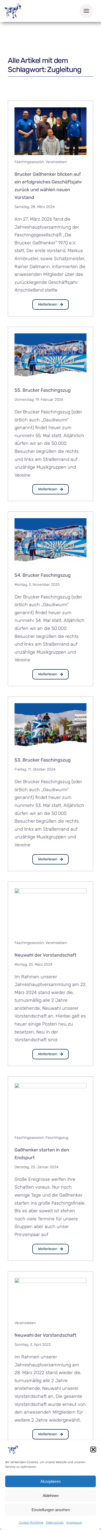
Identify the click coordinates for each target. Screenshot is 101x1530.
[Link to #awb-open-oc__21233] (86, 11)
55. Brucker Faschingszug (43, 390)
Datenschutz (55, 1522)
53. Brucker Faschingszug (43, 760)
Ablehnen (51, 1495)
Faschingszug (57, 1137)
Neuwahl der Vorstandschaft (45, 955)
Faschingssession (29, 162)
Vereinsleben (56, 162)
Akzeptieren (50, 1481)
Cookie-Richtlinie (31, 1522)
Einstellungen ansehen (51, 1510)
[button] (93, 1449)
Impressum (74, 1522)
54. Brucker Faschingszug (43, 575)
